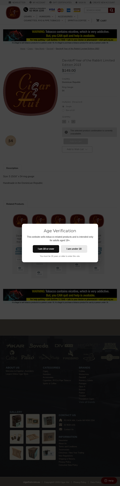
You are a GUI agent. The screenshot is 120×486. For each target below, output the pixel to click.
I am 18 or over (46, 249)
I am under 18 (74, 249)
